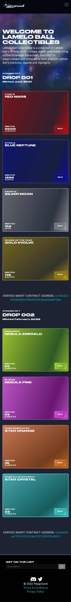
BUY (60, 128)
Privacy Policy (35, 591)
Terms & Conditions (35, 587)
